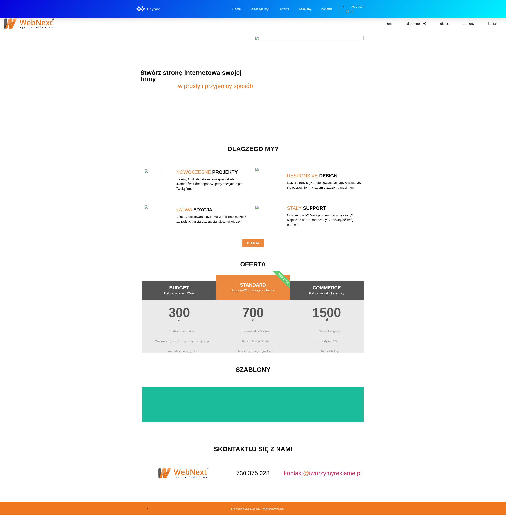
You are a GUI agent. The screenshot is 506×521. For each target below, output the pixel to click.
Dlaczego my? (260, 9)
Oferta (284, 9)
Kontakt (326, 9)
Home (236, 9)
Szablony (305, 9)
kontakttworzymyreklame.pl (323, 473)
